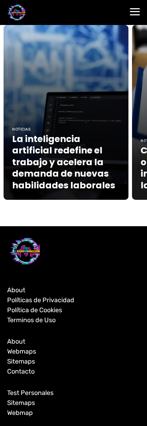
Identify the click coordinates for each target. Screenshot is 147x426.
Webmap (20, 413)
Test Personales (30, 393)
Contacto (21, 371)
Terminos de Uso (31, 320)
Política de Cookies (34, 310)
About (16, 290)
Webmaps (21, 351)
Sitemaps (21, 361)
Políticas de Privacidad (40, 300)
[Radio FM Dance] (16, 12)
